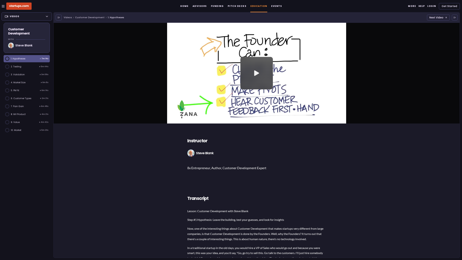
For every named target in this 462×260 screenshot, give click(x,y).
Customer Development (89, 17)
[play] (256, 73)
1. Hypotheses (116, 17)
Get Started (449, 6)
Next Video (436, 17)
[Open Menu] (59, 17)
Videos (68, 17)
